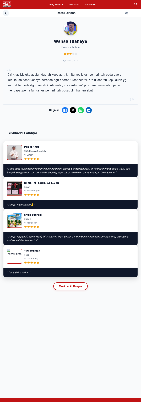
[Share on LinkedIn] (89, 110)
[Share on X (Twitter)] (73, 110)
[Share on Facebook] (65, 110)
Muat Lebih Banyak (70, 286)
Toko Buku (90, 4)
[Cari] (135, 4)
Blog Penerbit (56, 4)
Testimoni (74, 4)
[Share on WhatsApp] (81, 110)
